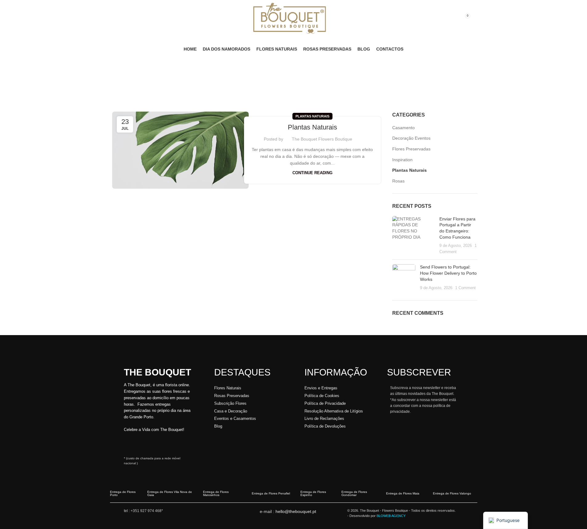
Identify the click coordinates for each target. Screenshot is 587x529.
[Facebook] (141, 444)
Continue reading (312, 173)
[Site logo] (290, 18)
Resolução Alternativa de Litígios (333, 411)
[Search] (475, 19)
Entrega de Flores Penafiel (271, 493)
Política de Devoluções (325, 426)
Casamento (403, 127)
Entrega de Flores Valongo (452, 493)
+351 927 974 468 (146, 511)
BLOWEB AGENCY (391, 516)
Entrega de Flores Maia (402, 493)
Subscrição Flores (230, 403)
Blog (218, 426)
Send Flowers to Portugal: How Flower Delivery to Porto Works (448, 272)
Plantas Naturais (312, 116)
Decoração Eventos (411, 138)
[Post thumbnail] (413, 235)
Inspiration (402, 159)
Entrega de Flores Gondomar (354, 493)
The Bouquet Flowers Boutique (322, 139)
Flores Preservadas (411, 148)
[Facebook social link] (113, 18)
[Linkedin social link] (128, 18)
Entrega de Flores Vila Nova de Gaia (169, 493)
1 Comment (465, 288)
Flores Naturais (227, 388)
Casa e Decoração (230, 411)
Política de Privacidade (325, 403)
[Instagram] (129, 444)
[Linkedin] (153, 444)
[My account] (451, 19)
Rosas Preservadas (231, 395)
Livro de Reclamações (324, 418)
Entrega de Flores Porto (123, 493)
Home (116, 89)
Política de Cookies (321, 395)
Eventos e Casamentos (235, 418)
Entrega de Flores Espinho (313, 493)
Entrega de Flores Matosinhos (216, 493)
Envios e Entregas (320, 388)
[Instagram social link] (121, 18)
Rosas (398, 180)
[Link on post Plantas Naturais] (180, 150)
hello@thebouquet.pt (295, 511)
